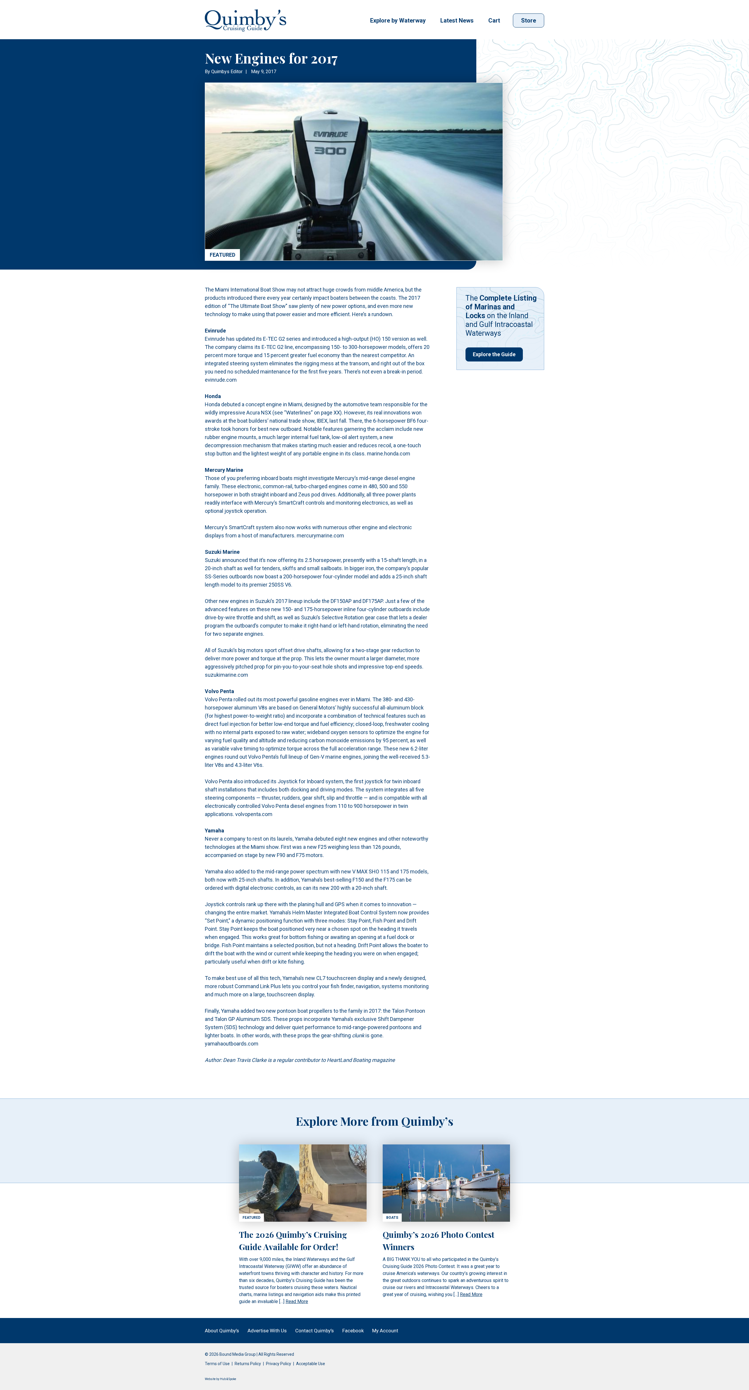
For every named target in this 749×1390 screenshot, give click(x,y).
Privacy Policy (278, 1363)
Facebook (353, 1331)
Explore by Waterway (398, 20)
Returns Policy (248, 1363)
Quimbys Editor (227, 71)
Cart (494, 20)
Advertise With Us (267, 1331)
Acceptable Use (310, 1363)
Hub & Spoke (228, 1379)
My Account (385, 1331)
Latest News (457, 20)
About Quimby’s (222, 1331)
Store (528, 20)
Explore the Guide (494, 354)
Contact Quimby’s (314, 1331)
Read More (297, 1301)
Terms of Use (217, 1363)
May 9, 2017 (263, 71)
